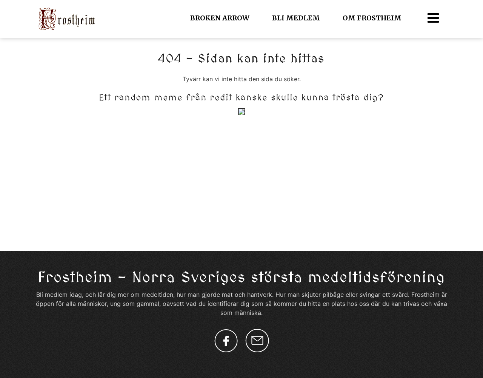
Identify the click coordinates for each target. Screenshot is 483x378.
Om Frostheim (372, 18)
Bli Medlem (296, 18)
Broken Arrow (219, 18)
